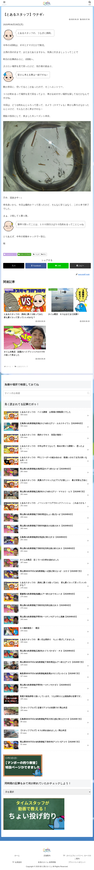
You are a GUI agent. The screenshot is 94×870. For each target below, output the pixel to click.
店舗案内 (47, 856)
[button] (80, 265)
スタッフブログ (25, 254)
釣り (44, 254)
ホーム (17, 856)
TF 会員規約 (17, 862)
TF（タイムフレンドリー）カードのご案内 (77, 857)
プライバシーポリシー (77, 862)
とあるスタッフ (11, 254)
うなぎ (37, 254)
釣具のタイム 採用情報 (47, 862)
